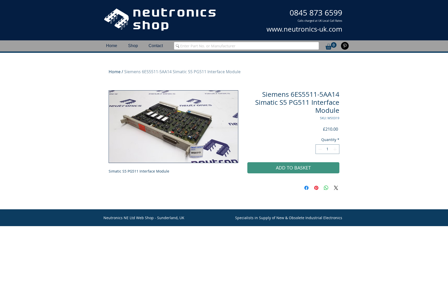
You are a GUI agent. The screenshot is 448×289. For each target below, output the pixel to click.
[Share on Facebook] (306, 188)
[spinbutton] (327, 149)
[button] (331, 46)
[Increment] (335, 149)
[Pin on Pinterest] (316, 188)
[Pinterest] (345, 46)
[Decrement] (319, 149)
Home (115, 72)
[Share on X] (336, 188)
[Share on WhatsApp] (326, 188)
